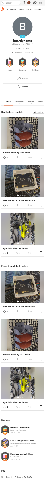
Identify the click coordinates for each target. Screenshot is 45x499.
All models (38, 112)
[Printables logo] (2, 9)
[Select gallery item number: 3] (22, 195)
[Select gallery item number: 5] (26, 195)
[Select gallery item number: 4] (24, 195)
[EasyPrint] (24, 3)
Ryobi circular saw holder (15, 248)
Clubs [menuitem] (29, 9)
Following (28, 52)
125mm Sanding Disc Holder (17, 152)
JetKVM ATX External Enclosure (19, 200)
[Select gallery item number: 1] (18, 195)
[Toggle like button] (4, 157)
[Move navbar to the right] (42, 9)
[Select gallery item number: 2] (20, 195)
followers (17, 52)
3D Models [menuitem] (11, 9)
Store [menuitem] (21, 9)
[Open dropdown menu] (41, 29)
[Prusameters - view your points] (28, 2)
